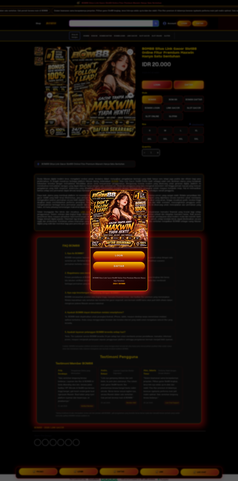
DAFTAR (119, 266)
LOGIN (119, 255)
